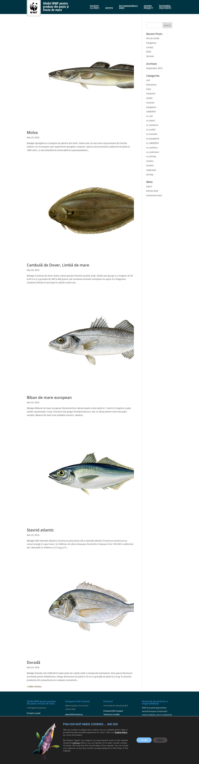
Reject (160, 740)
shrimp (149, 174)
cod (148, 80)
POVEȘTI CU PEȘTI (94, 7)
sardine (150, 165)
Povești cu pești (33, 713)
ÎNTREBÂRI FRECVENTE (165, 7)
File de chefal (152, 38)
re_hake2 (150, 120)
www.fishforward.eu (74, 714)
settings (76, 743)
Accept (144, 740)
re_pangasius (152, 138)
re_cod (149, 116)
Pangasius (151, 42)
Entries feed (152, 190)
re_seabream (152, 152)
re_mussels (151, 134)
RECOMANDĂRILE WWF (128, 7)
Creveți (149, 47)
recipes (149, 161)
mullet (149, 98)
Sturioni (150, 56)
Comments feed (154, 195)
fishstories (151, 84)
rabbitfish (151, 111)
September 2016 (154, 68)
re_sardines (152, 147)
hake (148, 89)
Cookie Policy (121, 732)
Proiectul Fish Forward (113, 711)
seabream (151, 170)
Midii (148, 51)
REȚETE (109, 8)
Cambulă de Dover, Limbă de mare (58, 265)
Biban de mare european (49, 397)
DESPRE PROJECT (148, 7)
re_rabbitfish (152, 143)
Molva (32, 132)
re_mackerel (152, 125)
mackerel (150, 93)
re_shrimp (151, 156)
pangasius (151, 107)
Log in (149, 186)
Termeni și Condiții (111, 714)
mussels (150, 102)
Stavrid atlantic (40, 530)
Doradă (33, 662)
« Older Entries (34, 686)
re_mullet (150, 129)
